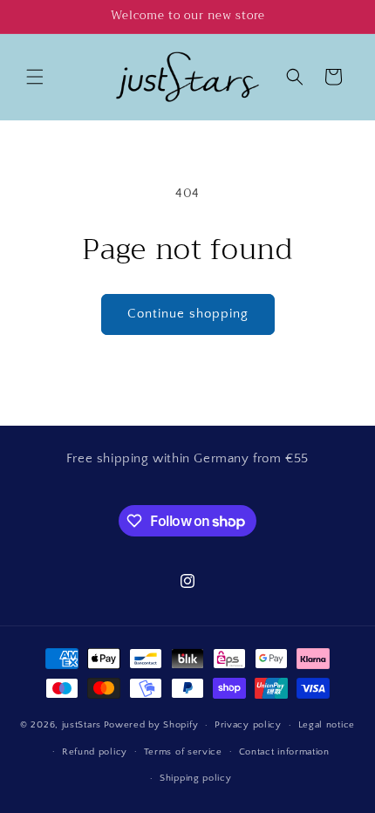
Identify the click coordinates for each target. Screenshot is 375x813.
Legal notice (326, 725)
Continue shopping (188, 313)
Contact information (284, 752)
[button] (35, 77)
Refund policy (94, 752)
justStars (81, 725)
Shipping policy (196, 778)
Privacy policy (248, 725)
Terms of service (183, 752)
